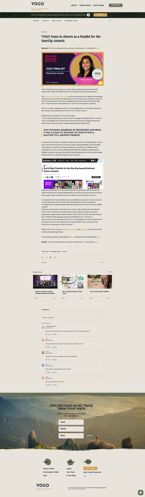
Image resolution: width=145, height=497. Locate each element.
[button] (100, 15)
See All (110, 271)
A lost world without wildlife (99, 291)
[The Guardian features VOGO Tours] (72, 282)
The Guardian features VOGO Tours (72, 292)
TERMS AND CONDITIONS (99, 487)
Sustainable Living (71, 20)
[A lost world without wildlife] (100, 282)
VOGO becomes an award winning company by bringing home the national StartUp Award (45, 292)
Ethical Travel (56, 20)
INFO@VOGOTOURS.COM (92, 472)
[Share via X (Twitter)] (46, 257)
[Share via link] (54, 257)
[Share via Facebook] (42, 257)
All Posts (36, 20)
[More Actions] (103, 327)
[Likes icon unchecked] (46, 334)
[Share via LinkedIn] (50, 257)
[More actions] (103, 32)
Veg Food (45, 20)
